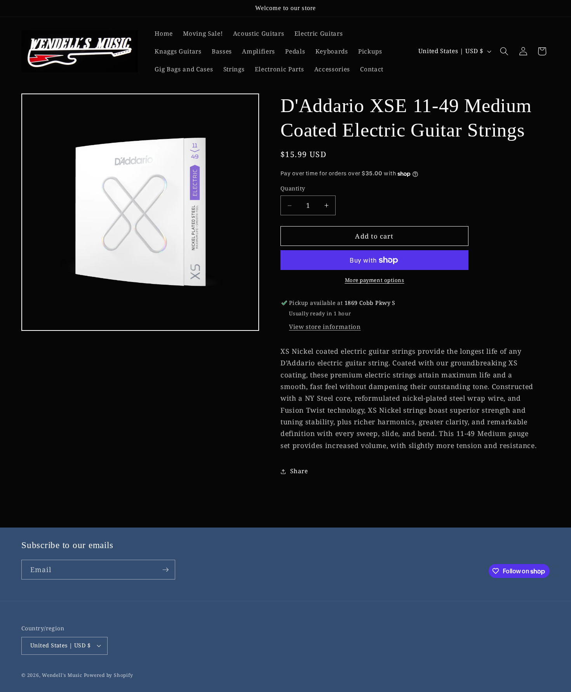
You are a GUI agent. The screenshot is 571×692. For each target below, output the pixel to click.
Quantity (292, 188)
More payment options (374, 280)
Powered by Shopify (108, 675)
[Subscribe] (165, 570)
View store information (325, 327)
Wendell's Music (62, 675)
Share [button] (299, 471)
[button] (504, 51)
